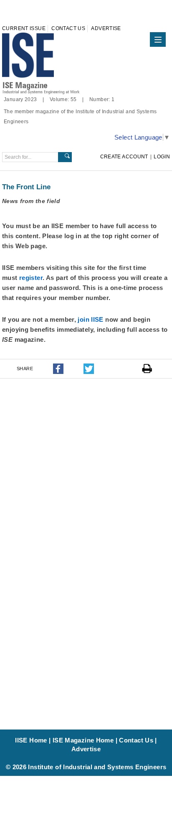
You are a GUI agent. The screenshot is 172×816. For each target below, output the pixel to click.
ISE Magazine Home (83, 740)
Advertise (106, 28)
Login (162, 157)
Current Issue (24, 28)
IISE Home (31, 740)
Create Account (124, 157)
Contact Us (68, 28)
